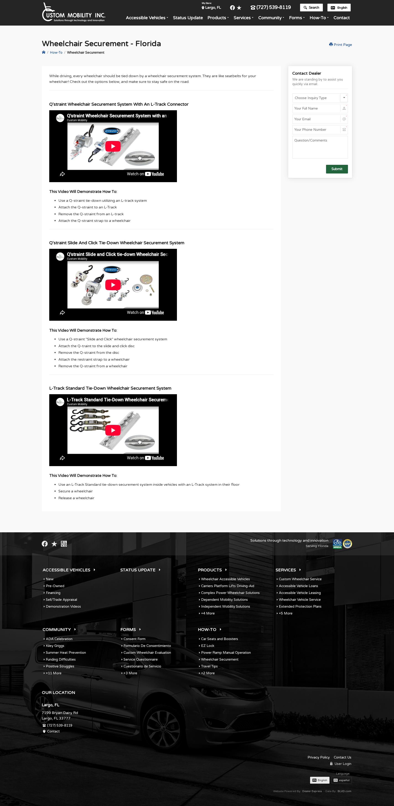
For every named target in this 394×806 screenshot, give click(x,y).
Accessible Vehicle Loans (298, 586)
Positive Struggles (60, 666)
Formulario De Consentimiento (147, 646)
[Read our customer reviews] (239, 7)
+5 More (286, 613)
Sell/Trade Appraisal (61, 600)
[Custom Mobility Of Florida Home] (43, 52)
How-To (318, 17)
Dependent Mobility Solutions (224, 600)
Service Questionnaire (141, 659)
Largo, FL (213, 7)
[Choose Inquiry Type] (320, 97)
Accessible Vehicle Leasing (300, 593)
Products (216, 17)
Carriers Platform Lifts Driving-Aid (227, 586)
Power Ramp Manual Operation (226, 653)
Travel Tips (209, 666)
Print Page (342, 44)
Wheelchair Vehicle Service (300, 600)
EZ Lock (207, 646)
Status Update (188, 17)
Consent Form (134, 639)
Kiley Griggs (55, 646)
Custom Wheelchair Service (300, 579)
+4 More (208, 613)
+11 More (54, 673)
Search (314, 7)
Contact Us (342, 757)
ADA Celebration (59, 639)
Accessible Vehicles (146, 17)
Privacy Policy (319, 757)
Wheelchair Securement (219, 659)
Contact (342, 17)
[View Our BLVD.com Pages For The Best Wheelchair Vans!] (64, 544)
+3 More (130, 673)
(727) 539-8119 (274, 7)
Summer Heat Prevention (66, 653)
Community (270, 17)
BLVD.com (344, 791)
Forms (295, 17)
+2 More (208, 673)
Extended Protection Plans (300, 606)
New (50, 579)
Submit (337, 169)
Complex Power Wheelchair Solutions (230, 593)
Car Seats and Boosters (219, 639)
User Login (342, 764)
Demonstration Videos (63, 606)
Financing (53, 593)
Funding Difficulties (61, 659)
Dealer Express (312, 791)
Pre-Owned (55, 586)
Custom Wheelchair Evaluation (147, 653)
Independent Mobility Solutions (225, 606)
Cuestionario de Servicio (142, 666)
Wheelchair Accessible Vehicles (225, 579)
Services (242, 17)
